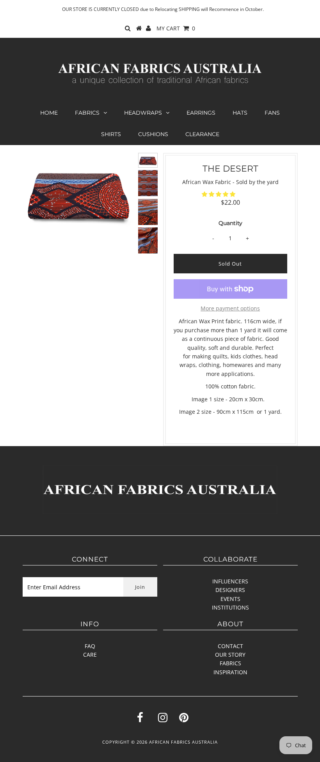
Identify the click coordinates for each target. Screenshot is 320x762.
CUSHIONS (153, 134)
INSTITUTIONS (230, 607)
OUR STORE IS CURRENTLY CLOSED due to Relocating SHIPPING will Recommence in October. (163, 9)
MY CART (175, 28)
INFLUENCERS (230, 581)
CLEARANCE (202, 134)
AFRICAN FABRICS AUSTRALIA (183, 742)
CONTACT (230, 646)
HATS (240, 112)
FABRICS (87, 112)
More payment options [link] (230, 308)
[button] (219, 194)
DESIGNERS (230, 590)
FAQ (90, 646)
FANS (272, 112)
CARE (90, 654)
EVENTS (230, 599)
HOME (49, 112)
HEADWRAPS (143, 112)
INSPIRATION (230, 672)
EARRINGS (201, 112)
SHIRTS (111, 134)
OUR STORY (230, 654)
